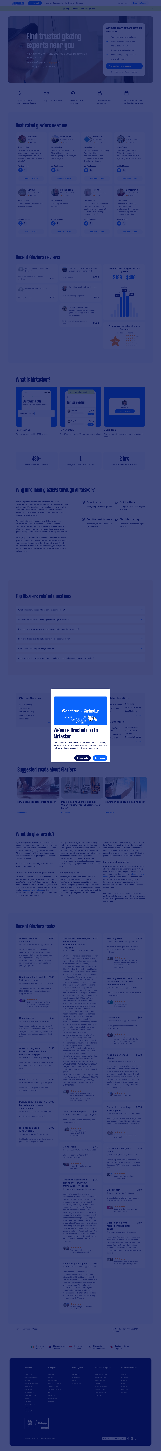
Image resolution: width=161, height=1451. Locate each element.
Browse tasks (82, 758)
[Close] (106, 692)
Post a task (100, 758)
